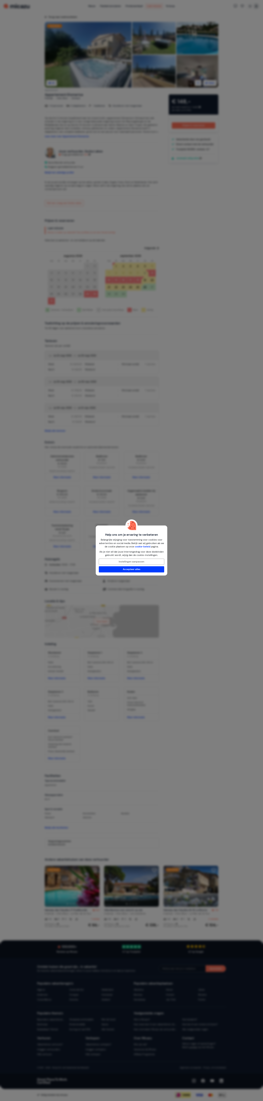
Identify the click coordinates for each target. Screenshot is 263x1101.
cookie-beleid (142, 546)
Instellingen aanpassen (131, 561)
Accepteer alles (131, 569)
